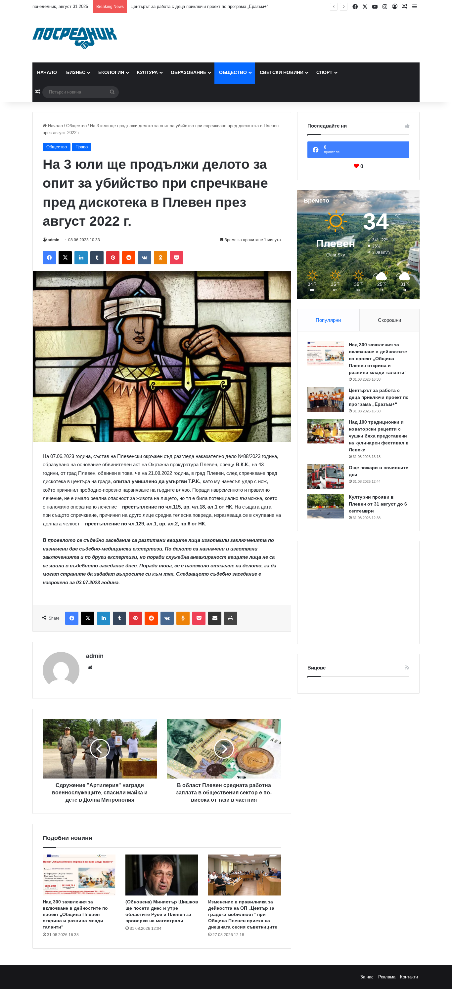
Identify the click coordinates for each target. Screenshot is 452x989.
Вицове (316, 667)
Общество (233, 72)
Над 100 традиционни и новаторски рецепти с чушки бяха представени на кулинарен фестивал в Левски (379, 435)
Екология (111, 72)
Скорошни (389, 320)
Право (81, 146)
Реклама (386, 976)
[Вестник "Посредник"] (74, 38)
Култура (147, 72)
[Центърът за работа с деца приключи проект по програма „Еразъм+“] (325, 399)
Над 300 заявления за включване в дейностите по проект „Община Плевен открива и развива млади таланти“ (75, 914)
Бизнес (75, 72)
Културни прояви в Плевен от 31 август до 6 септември (378, 504)
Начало (47, 72)
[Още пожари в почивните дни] (325, 476)
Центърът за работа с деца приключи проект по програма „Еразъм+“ (199, 6)
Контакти (409, 976)
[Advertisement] (358, 592)
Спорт (324, 72)
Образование (188, 72)
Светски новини (281, 72)
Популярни (328, 320)
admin (53, 240)
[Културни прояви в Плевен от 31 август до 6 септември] (325, 506)
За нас (367, 976)
